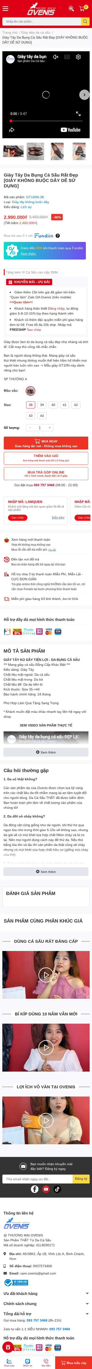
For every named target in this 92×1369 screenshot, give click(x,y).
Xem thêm (48, 752)
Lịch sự (26, 207)
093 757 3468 (44, 485)
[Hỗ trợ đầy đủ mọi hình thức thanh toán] (33, 631)
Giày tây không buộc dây (30, 202)
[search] (85, 21)
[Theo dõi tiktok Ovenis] (57, 1189)
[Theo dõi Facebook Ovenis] (34, 1189)
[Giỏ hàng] (82, 9)
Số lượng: (12, 428)
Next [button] (84, 95)
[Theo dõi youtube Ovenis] (46, 1189)
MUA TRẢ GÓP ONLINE (46, 473)
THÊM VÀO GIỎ (46, 458)
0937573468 (42, 1266)
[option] (46, 94)
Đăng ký (81, 1178)
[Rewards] (8, 1347)
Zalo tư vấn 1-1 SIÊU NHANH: (37, 1329)
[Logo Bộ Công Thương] (16, 1282)
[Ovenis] (38, 8)
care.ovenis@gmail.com (38, 1273)
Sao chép (34, 329)
